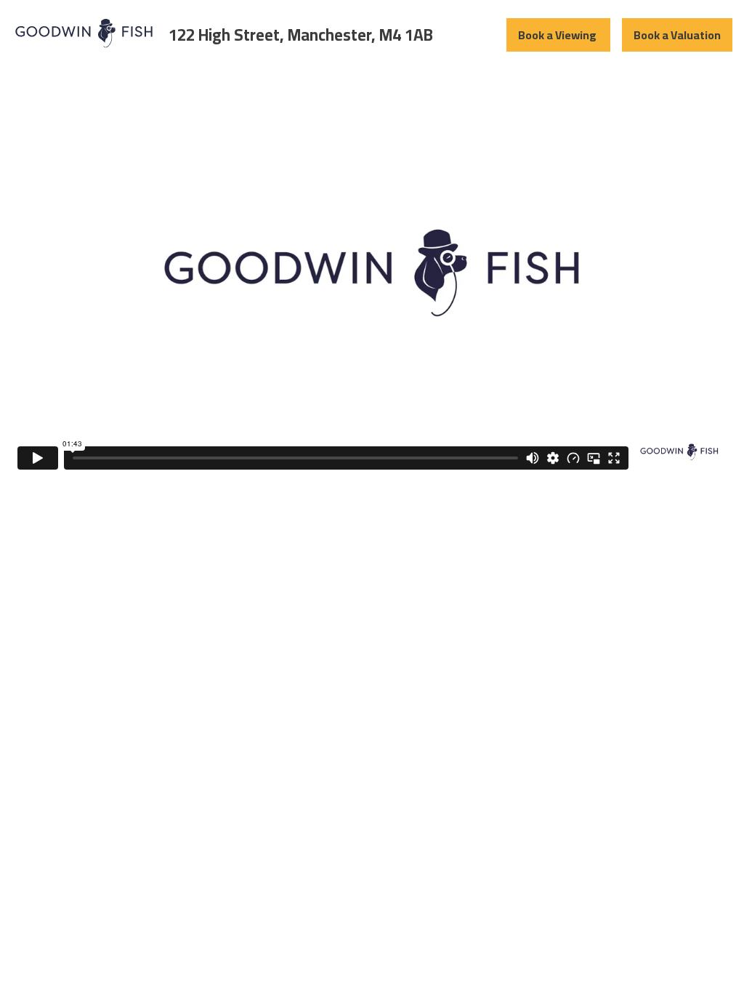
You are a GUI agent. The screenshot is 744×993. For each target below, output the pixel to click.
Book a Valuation (677, 35)
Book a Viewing (558, 35)
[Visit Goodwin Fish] (84, 47)
